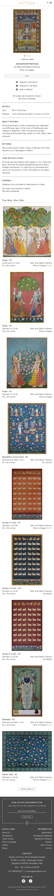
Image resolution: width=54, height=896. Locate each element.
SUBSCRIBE (27, 817)
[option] (27, 31)
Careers (48, 842)
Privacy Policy (21, 889)
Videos (5, 845)
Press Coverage (9, 842)
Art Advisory (7, 836)
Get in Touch (46, 845)
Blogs (4, 848)
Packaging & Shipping (42, 836)
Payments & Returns (43, 839)
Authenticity (47, 832)
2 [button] (27, 55)
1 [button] (24, 55)
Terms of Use (33, 889)
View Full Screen (28, 59)
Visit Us (49, 848)
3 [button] (29, 55)
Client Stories (8, 839)
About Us (6, 832)
